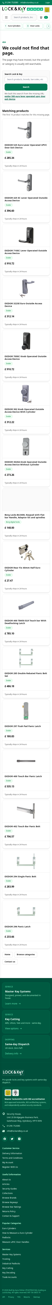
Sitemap (36, 1297)
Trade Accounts (9, 1277)
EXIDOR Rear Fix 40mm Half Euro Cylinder (22, 569)
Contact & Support (10, 1216)
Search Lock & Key (13, 74)
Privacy (11, 1297)
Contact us (10, 961)
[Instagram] (19, 1138)
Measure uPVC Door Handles (15, 1242)
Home (7, 954)
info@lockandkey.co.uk (29, 2)
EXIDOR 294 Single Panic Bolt (20, 876)
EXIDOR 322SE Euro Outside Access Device (23, 305)
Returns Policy (8, 1211)
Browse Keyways (10, 1202)
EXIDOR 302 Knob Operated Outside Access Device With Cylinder (24, 410)
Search (26, 87)
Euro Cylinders (9, 1228)
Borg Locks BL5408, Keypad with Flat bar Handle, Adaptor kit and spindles (24, 516)
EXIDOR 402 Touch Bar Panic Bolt (22, 826)
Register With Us (10, 1167)
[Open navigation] (6, 17)
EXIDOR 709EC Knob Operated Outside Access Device (25, 357)
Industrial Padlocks (11, 1263)
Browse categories (26, 954)
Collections (7, 1193)
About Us (6, 1179)
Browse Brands (9, 1197)
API (3, 1297)
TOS (18, 1297)
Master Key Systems (11, 1254)
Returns (27, 1297)
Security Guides (9, 1188)
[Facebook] (4, 1138)
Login (47, 2)
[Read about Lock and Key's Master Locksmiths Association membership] (47, 10)
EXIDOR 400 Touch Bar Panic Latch (23, 776)
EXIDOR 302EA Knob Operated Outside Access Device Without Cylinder (25, 463)
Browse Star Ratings (11, 1207)
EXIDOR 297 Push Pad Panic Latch (22, 726)
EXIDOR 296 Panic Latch (17, 926)
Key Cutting (7, 1268)
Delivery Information (12, 1153)
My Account (7, 1162)
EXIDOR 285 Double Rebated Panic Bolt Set (25, 674)
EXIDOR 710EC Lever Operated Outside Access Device (25, 252)
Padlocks (6, 1237)
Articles (5, 1184)
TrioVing (6, 1259)
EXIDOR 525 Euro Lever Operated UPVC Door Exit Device (25, 146)
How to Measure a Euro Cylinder (17, 1233)
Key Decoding (8, 1272)
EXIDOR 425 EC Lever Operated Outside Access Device (25, 199)
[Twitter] (12, 1138)
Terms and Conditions (12, 1158)
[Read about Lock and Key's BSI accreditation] (15, 1092)
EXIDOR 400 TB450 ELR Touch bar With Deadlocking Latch (25, 622)
